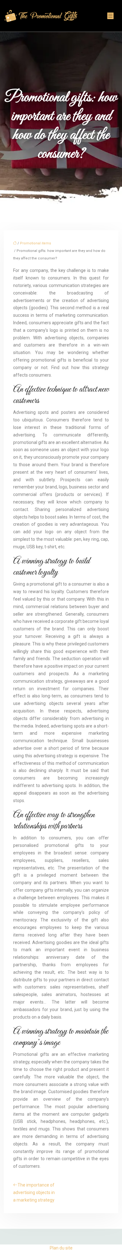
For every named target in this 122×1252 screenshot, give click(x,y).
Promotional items (35, 243)
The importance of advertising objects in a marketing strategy (34, 1192)
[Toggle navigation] (110, 15)
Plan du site (61, 1247)
